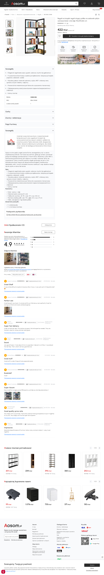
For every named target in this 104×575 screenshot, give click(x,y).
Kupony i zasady (61, 541)
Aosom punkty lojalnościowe (40, 536)
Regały (39, 14)
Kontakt (34, 529)
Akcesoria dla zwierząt (50, 9)
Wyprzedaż (96, 9)
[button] (29, 69)
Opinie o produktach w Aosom (40, 540)
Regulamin (7, 540)
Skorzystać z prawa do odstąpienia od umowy (38, 551)
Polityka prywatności (17, 540)
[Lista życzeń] (85, 4)
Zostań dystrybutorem (38, 538)
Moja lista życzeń (37, 554)
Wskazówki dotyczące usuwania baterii (65, 532)
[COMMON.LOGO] (18, 3)
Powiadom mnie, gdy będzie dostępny (82, 36)
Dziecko (64, 9)
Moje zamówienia (37, 549)
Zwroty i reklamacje (62, 527)
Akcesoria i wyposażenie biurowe (26, 14)
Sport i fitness (74, 9)
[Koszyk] (99, 4)
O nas (34, 527)
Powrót (7, 14)
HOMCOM (34, 97)
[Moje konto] (92, 4)
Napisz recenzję (48, 232)
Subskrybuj (23, 536)
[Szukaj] (76, 4)
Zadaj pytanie (48, 225)
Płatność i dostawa (62, 529)
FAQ (58, 535)
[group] (13, 464)
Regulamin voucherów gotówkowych (63, 538)
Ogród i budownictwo (11, 9)
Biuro (38, 9)
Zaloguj (34, 546)
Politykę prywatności (9, 571)
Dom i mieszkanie (27, 9)
